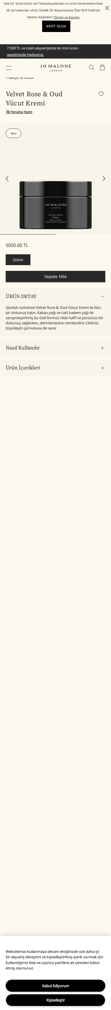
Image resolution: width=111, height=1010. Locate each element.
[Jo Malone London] (55, 68)
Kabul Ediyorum (55, 985)
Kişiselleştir (55, 1000)
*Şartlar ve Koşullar (66, 17)
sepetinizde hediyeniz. (25, 54)
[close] (105, 8)
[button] (9, 68)
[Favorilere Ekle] (102, 95)
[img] (102, 67)
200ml (18, 259)
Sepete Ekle (55, 276)
